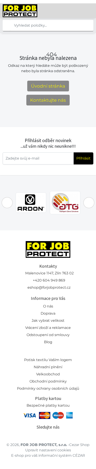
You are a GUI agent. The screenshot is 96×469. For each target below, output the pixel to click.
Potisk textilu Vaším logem (48, 360)
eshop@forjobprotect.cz (49, 287)
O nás (48, 306)
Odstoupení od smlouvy (48, 335)
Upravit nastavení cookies (48, 450)
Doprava (48, 313)
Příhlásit (83, 158)
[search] (6, 25)
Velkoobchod (48, 374)
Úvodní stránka (48, 86)
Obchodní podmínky (48, 381)
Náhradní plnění (48, 367)
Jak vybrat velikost (48, 320)
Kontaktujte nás (48, 100)
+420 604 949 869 (49, 280)
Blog (48, 342)
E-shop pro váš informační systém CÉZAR (48, 455)
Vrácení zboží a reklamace (48, 328)
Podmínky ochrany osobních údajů (48, 388)
